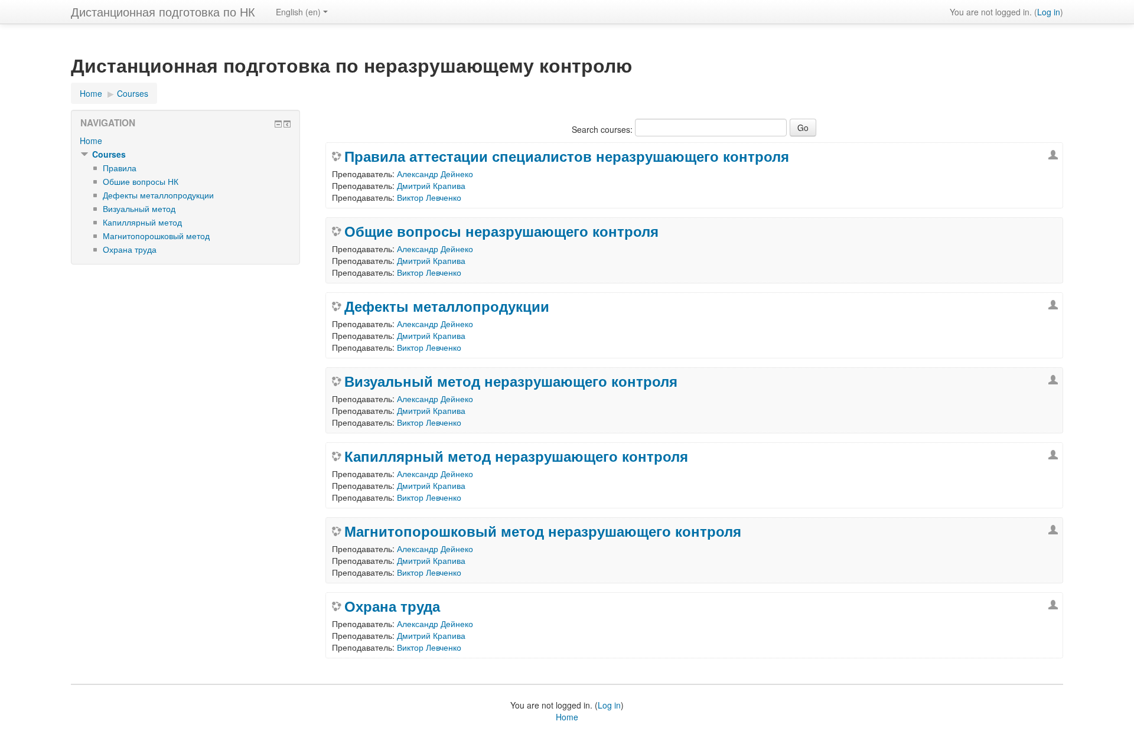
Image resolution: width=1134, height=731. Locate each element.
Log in (1048, 12)
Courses (109, 154)
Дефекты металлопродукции (446, 306)
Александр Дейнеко (435, 174)
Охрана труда (392, 606)
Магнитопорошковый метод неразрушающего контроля (542, 531)
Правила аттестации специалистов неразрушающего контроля (566, 156)
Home (91, 140)
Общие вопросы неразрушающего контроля (501, 231)
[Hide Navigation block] (278, 124)
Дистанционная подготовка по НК (163, 11)
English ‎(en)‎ (298, 12)
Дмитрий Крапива (431, 185)
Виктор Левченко (429, 197)
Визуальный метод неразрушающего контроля (510, 381)
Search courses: (603, 129)
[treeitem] (185, 140)
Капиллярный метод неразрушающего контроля (516, 456)
